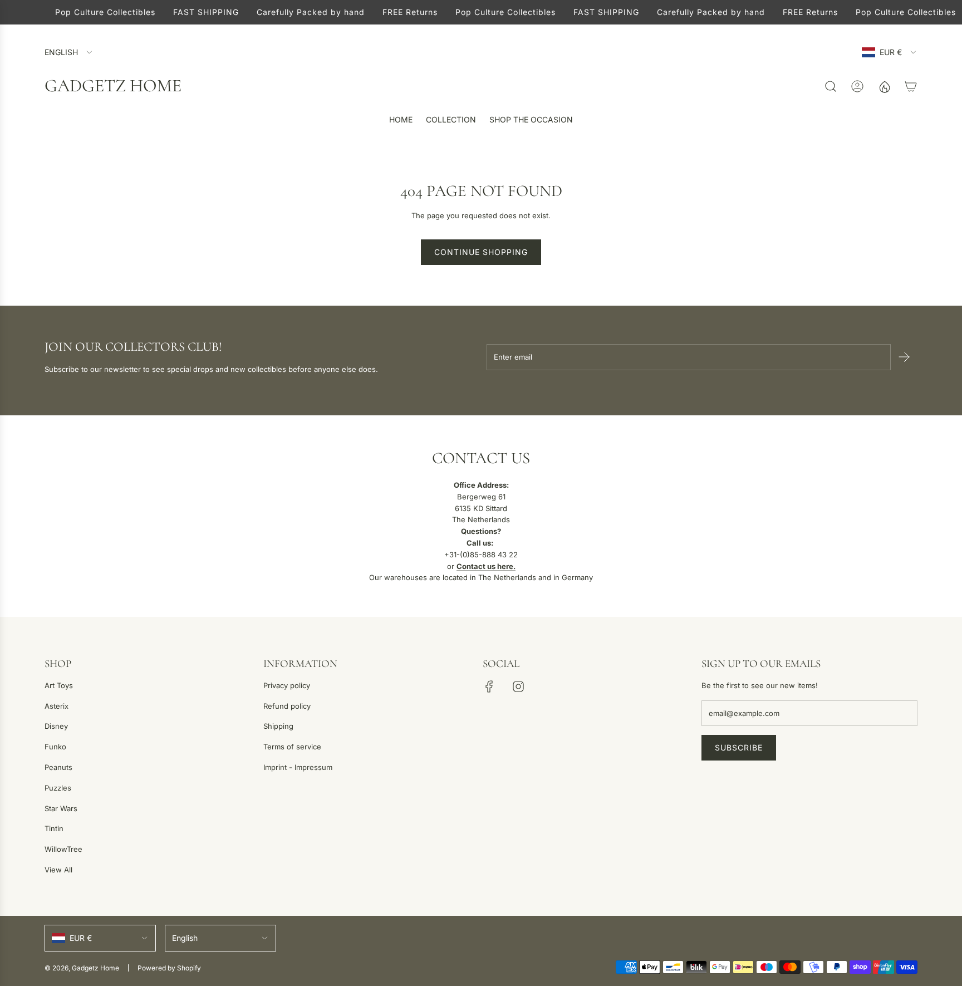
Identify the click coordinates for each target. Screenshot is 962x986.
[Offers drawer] (884, 86)
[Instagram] (518, 686)
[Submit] (904, 357)
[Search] (830, 86)
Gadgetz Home (113, 85)
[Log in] (857, 86)
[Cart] (910, 86)
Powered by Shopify (169, 968)
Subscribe (739, 747)
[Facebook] (489, 686)
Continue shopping (481, 252)
